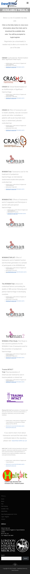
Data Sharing (4, 506)
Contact (3, 519)
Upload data (4, 511)
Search (3, 555)
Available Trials (5, 508)
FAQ (2, 504)
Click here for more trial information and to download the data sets (15, 67)
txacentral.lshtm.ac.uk (19, 441)
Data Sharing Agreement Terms (9, 514)
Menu (27, 3)
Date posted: (9, 65)
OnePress (19, 568)
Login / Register (5, 516)
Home (2, 499)
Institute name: (9, 63)
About (2, 501)
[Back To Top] (15, 565)
